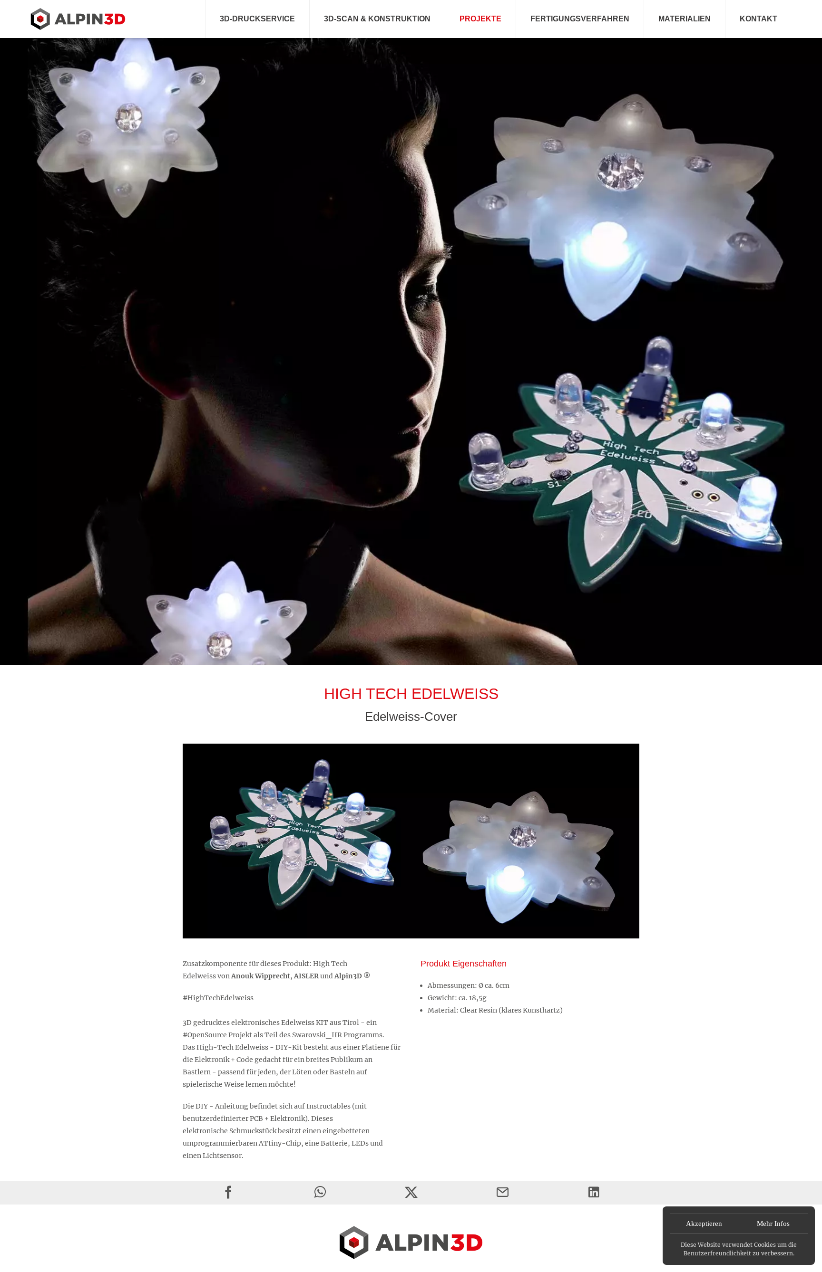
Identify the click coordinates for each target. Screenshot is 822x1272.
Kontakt (758, 19)
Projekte (480, 19)
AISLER (306, 976)
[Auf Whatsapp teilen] (320, 1193)
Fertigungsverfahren (579, 19)
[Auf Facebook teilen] (228, 1193)
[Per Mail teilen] (502, 1193)
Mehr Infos (773, 1223)
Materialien (684, 19)
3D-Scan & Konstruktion (377, 19)
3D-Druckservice (257, 19)
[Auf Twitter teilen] (411, 1193)
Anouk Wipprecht (260, 976)
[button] (411, 347)
